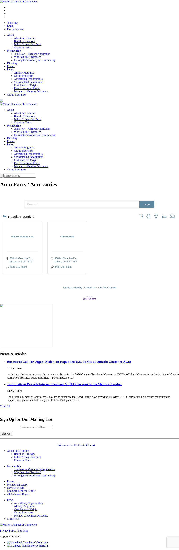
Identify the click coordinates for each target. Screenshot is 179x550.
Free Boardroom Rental (27, 88)
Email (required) (10, 426)
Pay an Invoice (15, 29)
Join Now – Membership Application (34, 469)
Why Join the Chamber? (27, 56)
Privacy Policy (8, 530)
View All (5, 405)
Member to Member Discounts (31, 91)
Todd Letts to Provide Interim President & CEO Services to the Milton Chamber (64, 384)
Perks (10, 69)
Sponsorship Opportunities (28, 82)
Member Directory (17, 484)
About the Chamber (25, 38)
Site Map (23, 530)
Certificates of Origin (25, 85)
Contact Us (90, 287)
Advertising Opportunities (28, 78)
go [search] (148, 204)
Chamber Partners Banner (21, 490)
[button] (5, 217)
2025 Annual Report (18, 493)
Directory (12, 63)
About (10, 34)
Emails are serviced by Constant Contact (76, 445)
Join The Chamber (107, 287)
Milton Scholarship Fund (27, 44)
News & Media (15, 487)
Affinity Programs (24, 72)
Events (11, 66)
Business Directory (72, 287)
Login (10, 25)
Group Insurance (23, 75)
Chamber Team (22, 47)
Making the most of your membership (34, 60)
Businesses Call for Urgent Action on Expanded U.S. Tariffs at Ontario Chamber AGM (69, 362)
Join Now (12, 22)
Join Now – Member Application (32, 53)
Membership (14, 50)
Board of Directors (24, 41)
